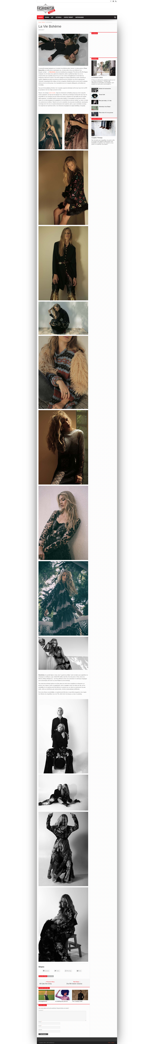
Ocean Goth (102, 94)
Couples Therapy (68, 17)
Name (40, 1021)
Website (40, 1029)
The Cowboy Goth (77, 1001)
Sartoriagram (79, 17)
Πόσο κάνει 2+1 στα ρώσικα (106, 112)
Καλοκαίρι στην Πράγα (104, 106)
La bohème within (97, 77)
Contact (112, 1042)
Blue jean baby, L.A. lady (105, 100)
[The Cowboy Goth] (80, 999)
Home (39, 22)
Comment (40, 1010)
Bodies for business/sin (105, 88)
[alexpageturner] (46, 999)
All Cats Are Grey (45, 984)
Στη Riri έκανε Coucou (74, 984)
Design (47, 17)
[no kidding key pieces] (63, 999)
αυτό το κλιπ (52, 92)
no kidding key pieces (61, 1001)
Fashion (40, 17)
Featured (50, 976)
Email (40, 1025)
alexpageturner (42, 1001)
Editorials (58, 17)
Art (52, 17)
